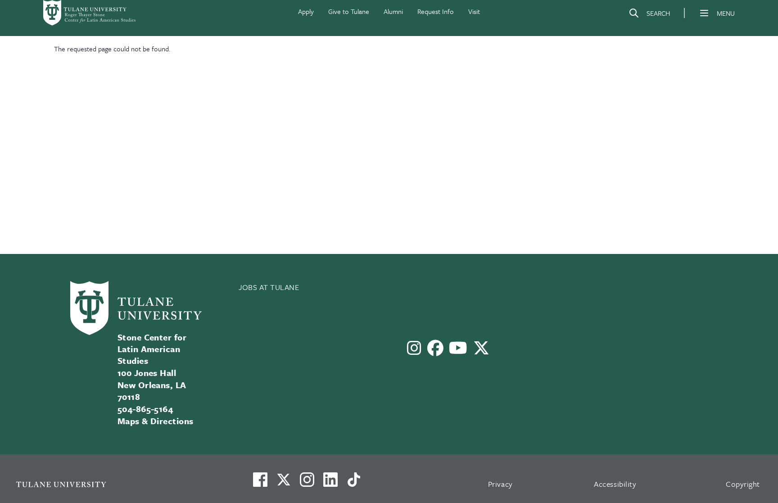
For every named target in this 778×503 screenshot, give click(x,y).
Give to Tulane (348, 11)
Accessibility (615, 483)
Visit (474, 11)
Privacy (500, 483)
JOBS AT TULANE (269, 287)
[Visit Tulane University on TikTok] (354, 483)
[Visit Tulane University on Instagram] (307, 483)
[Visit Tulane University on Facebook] (260, 483)
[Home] (90, 13)
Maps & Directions (156, 421)
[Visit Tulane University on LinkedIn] (330, 483)
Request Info (435, 11)
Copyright (743, 483)
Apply (306, 11)
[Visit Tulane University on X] (284, 483)
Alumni (393, 11)
